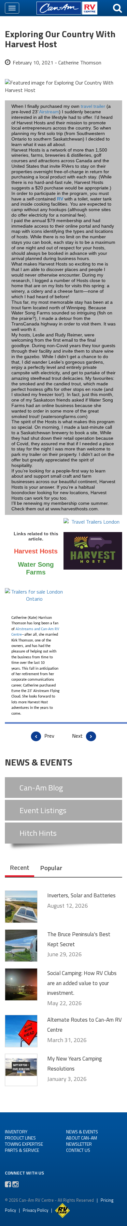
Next (77, 736)
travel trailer (93, 106)
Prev (49, 736)
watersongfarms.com (64, 416)
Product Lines (20, 1137)
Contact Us (78, 1150)
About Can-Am (81, 1137)
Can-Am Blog (41, 787)
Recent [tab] (19, 867)
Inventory (16, 1131)
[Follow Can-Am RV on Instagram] (15, 1184)
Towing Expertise (24, 1144)
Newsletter (79, 1144)
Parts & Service (22, 1150)
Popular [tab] (51, 868)
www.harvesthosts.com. (74, 508)
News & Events (82, 1131)
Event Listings (43, 810)
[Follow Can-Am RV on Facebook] (8, 1184)
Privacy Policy (35, 1210)
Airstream (49, 111)
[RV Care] (62, 1210)
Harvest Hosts (36, 551)
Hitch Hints (38, 833)
